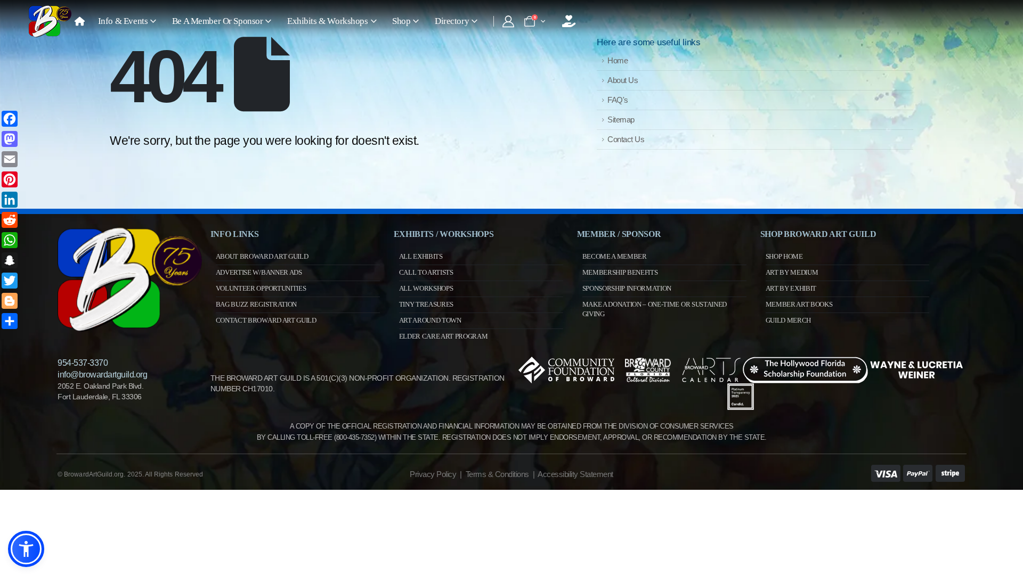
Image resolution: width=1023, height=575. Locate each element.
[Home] (79, 21)
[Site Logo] (50, 21)
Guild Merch (788, 320)
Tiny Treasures (426, 304)
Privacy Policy (433, 474)
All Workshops (426, 288)
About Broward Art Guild (262, 256)
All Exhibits (421, 256)
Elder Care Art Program (443, 336)
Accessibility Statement (575, 474)
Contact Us (625, 139)
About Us (622, 80)
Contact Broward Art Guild (266, 320)
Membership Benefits (620, 272)
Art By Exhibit (791, 288)
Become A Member (614, 256)
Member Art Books (799, 304)
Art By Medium (792, 272)
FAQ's (617, 99)
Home (617, 60)
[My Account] (508, 21)
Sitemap (621, 119)
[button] (26, 548)
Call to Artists (426, 272)
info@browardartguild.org (102, 374)
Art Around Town (430, 320)
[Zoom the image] (130, 231)
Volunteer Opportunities (261, 288)
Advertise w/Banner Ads (259, 272)
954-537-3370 (83, 362)
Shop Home (784, 256)
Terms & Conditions (497, 474)
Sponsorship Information (627, 288)
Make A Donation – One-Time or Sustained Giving (654, 309)
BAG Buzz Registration (256, 304)
